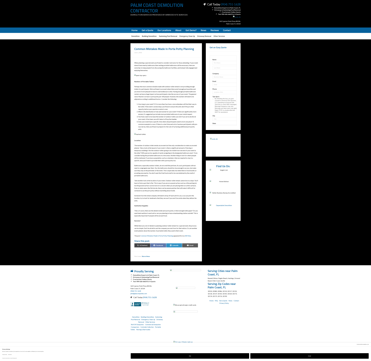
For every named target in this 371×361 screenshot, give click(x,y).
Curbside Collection (147, 327)
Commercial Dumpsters (153, 324)
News (230, 301)
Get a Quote (223, 301)
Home (211, 301)
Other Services (150, 322)
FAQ (216, 301)
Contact (236, 301)
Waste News (146, 256)
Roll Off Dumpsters (137, 324)
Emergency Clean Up (148, 319)
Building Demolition (147, 317)
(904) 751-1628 (231, 4)
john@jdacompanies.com (138, 293)
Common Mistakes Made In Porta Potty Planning (156, 236)
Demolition (136, 317)
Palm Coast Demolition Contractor (156, 8)
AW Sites (188, 236)
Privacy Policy (224, 303)
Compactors (135, 327)
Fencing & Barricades (143, 329)
